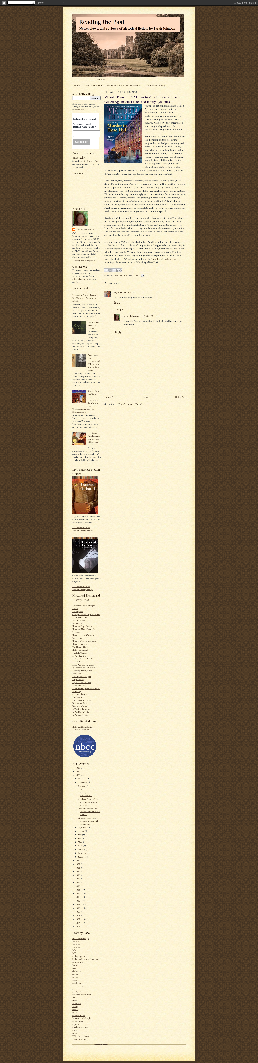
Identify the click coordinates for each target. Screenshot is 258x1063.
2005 (78, 926)
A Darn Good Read (80, 617)
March (81, 849)
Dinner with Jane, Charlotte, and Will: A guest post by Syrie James (94, 362)
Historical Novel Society (82, 726)
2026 (78, 767)
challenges (76, 970)
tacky (74, 1033)
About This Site (94, 85)
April (80, 845)
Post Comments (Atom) (130, 404)
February (82, 852)
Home (77, 85)
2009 (78, 911)
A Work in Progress (81, 709)
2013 (78, 897)
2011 (78, 904)
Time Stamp (77, 697)
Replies (121, 309)
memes (75, 1009)
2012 (78, 900)
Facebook (76, 982)
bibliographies (78, 956)
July (80, 834)
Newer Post (110, 397)
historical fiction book (81, 994)
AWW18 (76, 947)
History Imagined (80, 643)
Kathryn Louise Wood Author (85, 658)
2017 (78, 882)
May (80, 842)
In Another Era (79, 655)
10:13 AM (128, 292)
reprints (75, 1024)
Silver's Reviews (79, 685)
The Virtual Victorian (81, 700)
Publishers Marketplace (82, 1018)
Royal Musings (78, 679)
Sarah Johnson (85, 229)
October (82, 786)
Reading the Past (91, 161)
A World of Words (80, 711)
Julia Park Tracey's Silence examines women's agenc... (89, 802)
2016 (78, 886)
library (75, 1006)
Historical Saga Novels (82, 626)
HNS (74, 997)
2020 (78, 871)
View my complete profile (83, 260)
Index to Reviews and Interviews (124, 85)
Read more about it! (81, 527)
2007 (78, 919)
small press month (80, 1027)
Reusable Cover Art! (81, 729)
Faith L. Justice (78, 620)
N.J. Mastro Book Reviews (83, 667)
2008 (78, 915)
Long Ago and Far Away (83, 664)
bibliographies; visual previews (85, 959)
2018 (78, 878)
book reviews (78, 962)
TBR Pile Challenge (80, 1035)
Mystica (118, 292)
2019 (78, 875)
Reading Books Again (81, 676)
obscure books (78, 1015)
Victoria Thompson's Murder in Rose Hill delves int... (88, 820)
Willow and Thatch (80, 703)
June (80, 838)
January (81, 856)
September (83, 827)
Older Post (180, 397)
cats (74, 967)
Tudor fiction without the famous (93, 325)
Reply (117, 302)
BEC (74, 953)
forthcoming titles (80, 985)
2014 (78, 893)
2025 (78, 771)
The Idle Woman (79, 652)
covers (75, 976)
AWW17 (76, 944)
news (74, 1012)
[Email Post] (142, 275)
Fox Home (77, 623)
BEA (74, 950)
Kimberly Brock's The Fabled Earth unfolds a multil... (89, 811)
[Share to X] (113, 270)
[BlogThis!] (110, 270)
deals (74, 979)
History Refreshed (80, 649)
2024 (78, 774)
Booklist (76, 965)
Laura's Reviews (79, 661)
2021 (78, 867)
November (83, 782)
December (82, 778)
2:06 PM (148, 316)
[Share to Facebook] (117, 270)
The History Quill (80, 646)
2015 (78, 889)
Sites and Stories (79, 694)
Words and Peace (79, 706)
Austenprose (77, 611)
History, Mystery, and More (84, 641)
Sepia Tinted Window (81, 682)
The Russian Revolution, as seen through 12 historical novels (94, 439)
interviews (76, 1003)
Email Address (84, 126)
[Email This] (106, 270)
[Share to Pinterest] (120, 270)
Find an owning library (82, 530)
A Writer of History (80, 715)
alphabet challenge (80, 938)
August (81, 831)
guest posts (77, 991)
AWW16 (76, 941)
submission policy (80, 278)
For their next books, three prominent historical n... (87, 792)
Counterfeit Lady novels (163, 258)
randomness (77, 1021)
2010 (78, 908)
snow (74, 1030)
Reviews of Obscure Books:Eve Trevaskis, (84, 298)
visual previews (79, 1038)
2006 (78, 922)
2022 (78, 864)
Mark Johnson (81, 109)
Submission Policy (155, 85)
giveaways (76, 988)
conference (77, 973)
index (74, 1000)
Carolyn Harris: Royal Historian (86, 614)
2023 (78, 860)
